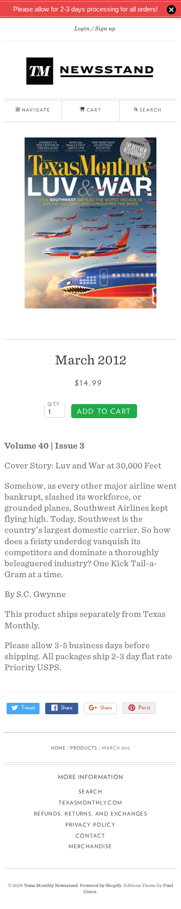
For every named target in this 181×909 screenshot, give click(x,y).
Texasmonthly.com (90, 802)
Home (58, 747)
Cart (93, 109)
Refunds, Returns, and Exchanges (90, 813)
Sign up (105, 28)
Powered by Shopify (100, 885)
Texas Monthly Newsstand (51, 885)
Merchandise (90, 846)
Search (90, 791)
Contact (90, 835)
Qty (53, 404)
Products (83, 747)
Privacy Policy (90, 824)
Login (82, 28)
